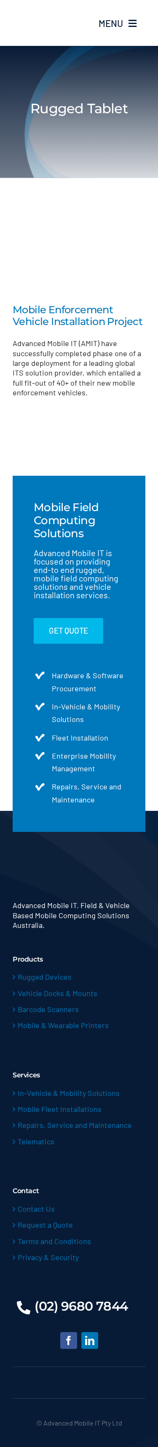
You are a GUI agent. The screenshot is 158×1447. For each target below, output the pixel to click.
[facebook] (68, 1340)
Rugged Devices (45, 976)
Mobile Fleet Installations (60, 1109)
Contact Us (36, 1208)
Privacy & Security (48, 1257)
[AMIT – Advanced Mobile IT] (79, 857)
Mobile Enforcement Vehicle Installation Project (77, 316)
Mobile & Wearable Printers (63, 1025)
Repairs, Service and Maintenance (75, 1125)
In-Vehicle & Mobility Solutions (69, 1093)
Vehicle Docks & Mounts (57, 993)
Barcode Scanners (48, 1009)
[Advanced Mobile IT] (44, 8)
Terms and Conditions (54, 1241)
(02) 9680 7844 (81, 1306)
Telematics (36, 1141)
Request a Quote (45, 1224)
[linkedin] (89, 1340)
